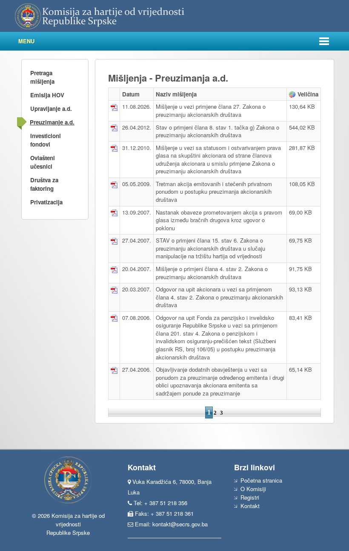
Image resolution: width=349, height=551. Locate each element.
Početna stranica (261, 480)
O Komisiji (253, 489)
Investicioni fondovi (45, 140)
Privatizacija (46, 202)
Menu (26, 41)
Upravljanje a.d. (51, 109)
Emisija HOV (47, 95)
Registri (249, 497)
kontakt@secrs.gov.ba (180, 524)
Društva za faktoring (44, 184)
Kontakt (250, 506)
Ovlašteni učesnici (42, 162)
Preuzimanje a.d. (52, 122)
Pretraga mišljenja (42, 77)
